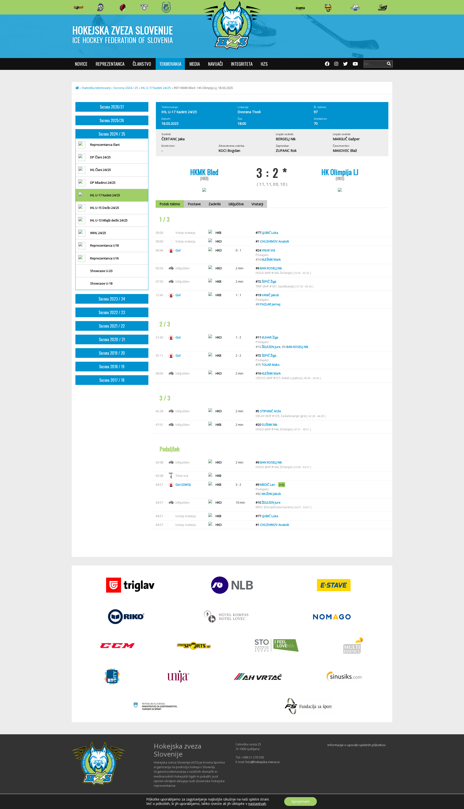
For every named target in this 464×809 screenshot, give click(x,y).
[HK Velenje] (382, 7)
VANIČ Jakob (270, 295)
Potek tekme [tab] (170, 204)
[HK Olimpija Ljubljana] (300, 7)
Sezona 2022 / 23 (112, 312)
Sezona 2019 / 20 (112, 353)
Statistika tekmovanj (96, 88)
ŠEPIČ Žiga (269, 281)
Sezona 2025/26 (112, 120)
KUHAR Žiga (270, 337)
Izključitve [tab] (236, 204)
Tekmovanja (170, 63)
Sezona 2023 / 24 (112, 299)
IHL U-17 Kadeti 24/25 (156, 88)
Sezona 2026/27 (112, 107)
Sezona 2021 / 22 (112, 326)
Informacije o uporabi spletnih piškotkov (356, 745)
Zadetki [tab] (215, 204)
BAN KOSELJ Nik (271, 268)
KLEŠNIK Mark (271, 259)
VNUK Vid (268, 250)
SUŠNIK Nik (269, 424)
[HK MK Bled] (100, 7)
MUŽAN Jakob (271, 494)
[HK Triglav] (355, 7)
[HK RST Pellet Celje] (166, 7)
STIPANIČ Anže (270, 411)
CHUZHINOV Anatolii (274, 241)
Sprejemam (300, 801)
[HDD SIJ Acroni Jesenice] (122, 7)
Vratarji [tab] (257, 204)
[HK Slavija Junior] (328, 7)
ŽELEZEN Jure (271, 347)
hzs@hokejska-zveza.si (263, 762)
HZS (264, 63)
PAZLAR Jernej (270, 304)
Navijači (215, 63)
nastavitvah (257, 804)
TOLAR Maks (271, 364)
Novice (81, 63)
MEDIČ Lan (267, 484)
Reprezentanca (110, 63)
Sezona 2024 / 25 (125, 88)
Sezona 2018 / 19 (111, 366)
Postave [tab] (194, 204)
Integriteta (242, 63)
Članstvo (142, 63)
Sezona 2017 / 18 (111, 380)
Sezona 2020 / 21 (112, 339)
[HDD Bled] (78, 7)
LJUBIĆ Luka (270, 232)
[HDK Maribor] (144, 7)
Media (194, 63)
